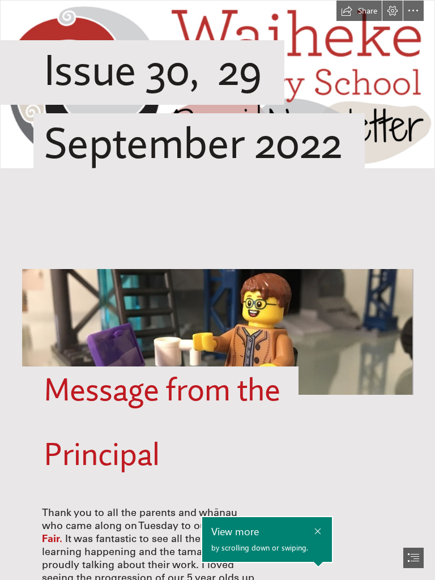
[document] (217, 290)
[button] (359, 11)
